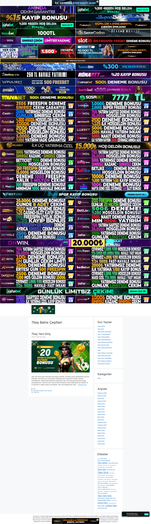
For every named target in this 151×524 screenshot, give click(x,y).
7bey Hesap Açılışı (103, 345)
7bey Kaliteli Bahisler (104, 339)
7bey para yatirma (103, 483)
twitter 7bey (111, 505)
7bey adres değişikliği (104, 460)
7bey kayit (100, 481)
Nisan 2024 (101, 433)
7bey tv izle (113, 489)
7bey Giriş (101, 329)
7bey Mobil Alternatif (104, 355)
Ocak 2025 (101, 409)
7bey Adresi (101, 326)
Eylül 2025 (101, 398)
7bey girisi (102, 469)
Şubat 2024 (101, 438)
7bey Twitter (100, 491)
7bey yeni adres (113, 491)
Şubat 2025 (101, 406)
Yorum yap (36, 392)
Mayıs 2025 (101, 403)
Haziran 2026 (102, 395)
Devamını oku (82, 384)
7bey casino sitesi (101, 467)
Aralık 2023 (101, 443)
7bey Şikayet (101, 498)
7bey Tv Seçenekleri (104, 334)
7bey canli (105, 465)
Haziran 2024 (102, 427)
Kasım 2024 (101, 414)
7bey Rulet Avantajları (104, 331)
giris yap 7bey (114, 500)
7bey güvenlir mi (107, 479)
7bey (34, 388)
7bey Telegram (110, 485)
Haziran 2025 (102, 401)
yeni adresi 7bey (102, 508)
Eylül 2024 (101, 419)
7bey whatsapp (106, 491)
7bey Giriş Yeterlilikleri (105, 358)
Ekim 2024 (101, 417)
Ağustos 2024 (102, 422)
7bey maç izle (105, 481)
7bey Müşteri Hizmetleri (105, 342)
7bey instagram (114, 479)
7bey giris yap (111, 469)
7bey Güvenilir (100, 479)
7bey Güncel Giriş (101, 477)
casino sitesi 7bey (104, 500)
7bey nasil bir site (112, 481)
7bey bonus (100, 465)
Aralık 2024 (101, 411)
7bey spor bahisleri (101, 485)
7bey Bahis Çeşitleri (38, 390)
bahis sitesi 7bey (111, 498)
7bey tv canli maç (103, 487)
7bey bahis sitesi (113, 463)
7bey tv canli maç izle (104, 489)
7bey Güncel (111, 472)
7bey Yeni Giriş (40, 334)
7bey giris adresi (109, 467)
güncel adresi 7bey (112, 503)
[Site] (37, 105)
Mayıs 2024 (101, 430)
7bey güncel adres (101, 475)
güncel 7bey (103, 503)
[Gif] (75, 146)
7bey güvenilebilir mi (109, 477)
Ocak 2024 (101, 441)
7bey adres (103, 458)
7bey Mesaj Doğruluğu (105, 347)
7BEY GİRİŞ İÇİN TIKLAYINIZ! (75, 60)
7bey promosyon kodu (113, 483)
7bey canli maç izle (111, 465)
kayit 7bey (101, 506)
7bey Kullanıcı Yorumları (105, 353)
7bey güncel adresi (109, 475)
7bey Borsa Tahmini (104, 363)
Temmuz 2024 (102, 425)
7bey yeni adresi (102, 493)
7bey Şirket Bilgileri (104, 337)
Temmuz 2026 (102, 393)
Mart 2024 (101, 435)
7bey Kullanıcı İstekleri (104, 361)
